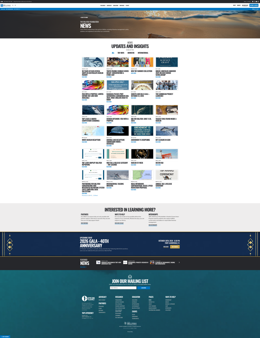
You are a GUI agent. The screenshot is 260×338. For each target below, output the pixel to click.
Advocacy (109, 5)
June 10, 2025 (158, 91)
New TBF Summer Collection (141, 71)
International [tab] (143, 52)
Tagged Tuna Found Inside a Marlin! (166, 119)
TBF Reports (118, 313)
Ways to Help (120, 214)
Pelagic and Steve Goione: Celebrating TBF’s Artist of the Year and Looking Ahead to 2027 (165, 263)
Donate (239, 5)
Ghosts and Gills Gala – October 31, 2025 (140, 94)
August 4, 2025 (85, 68)
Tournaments (102, 312)
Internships (153, 214)
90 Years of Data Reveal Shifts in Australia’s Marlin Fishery (92, 73)
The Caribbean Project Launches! (164, 94)
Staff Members (152, 306)
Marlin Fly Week (137, 162)
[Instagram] (258, 1)
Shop (234, 5)
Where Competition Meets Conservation (135, 263)
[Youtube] (256, 1)
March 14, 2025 (85, 181)
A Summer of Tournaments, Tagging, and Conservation (111, 263)
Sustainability (135, 306)
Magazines (134, 300)
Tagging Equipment (120, 306)
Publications (118, 300)
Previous (84, 195)
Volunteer (168, 310)
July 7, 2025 (158, 68)
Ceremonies (135, 316)
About (245, 1)
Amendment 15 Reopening (140, 139)
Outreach (134, 302)
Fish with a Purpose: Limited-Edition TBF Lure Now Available (93, 95)
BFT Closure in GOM (163, 139)
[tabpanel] (130, 126)
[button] (179, 262)
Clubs (100, 308)
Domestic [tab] (131, 52)
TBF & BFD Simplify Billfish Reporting (92, 163)
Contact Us (151, 302)
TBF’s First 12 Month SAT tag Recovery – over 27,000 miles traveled (18, 1)
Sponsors (101, 306)
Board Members (153, 308)
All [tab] (113, 52)
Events (127, 5)
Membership (245, 5)
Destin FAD (159, 162)
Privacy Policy (130, 331)
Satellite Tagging (119, 302)
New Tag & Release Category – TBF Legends (117, 163)
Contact (249, 1)
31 (94, 195)
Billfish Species (136, 308)
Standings (117, 315)
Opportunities (135, 304)
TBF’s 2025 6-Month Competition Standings (90, 119)
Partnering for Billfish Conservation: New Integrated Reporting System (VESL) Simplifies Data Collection (93, 187)
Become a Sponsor (170, 304)
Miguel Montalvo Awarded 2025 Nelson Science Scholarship (166, 73)
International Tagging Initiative (115, 184)
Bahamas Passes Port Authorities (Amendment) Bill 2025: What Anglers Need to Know (118, 96)
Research (102, 5)
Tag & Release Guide (120, 308)
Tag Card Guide (119, 317)
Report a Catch (254, 5)
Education (115, 5)
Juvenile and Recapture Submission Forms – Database (116, 141)
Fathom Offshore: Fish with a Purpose (118, 119)
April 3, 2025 (84, 160)
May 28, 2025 (84, 137)
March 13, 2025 (110, 181)
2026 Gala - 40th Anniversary (7, 9)
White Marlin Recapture (91, 139)
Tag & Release (118, 304)
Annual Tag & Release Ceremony (164, 184)
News (2, 1)
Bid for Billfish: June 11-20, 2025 (141, 119)
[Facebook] (252, 1)
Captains (101, 310)
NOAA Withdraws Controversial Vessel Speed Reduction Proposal (142, 185)
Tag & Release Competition (118, 310)
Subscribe (143, 288)
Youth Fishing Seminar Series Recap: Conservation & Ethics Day (118, 73)
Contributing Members (154, 310)
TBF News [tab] (121, 52)
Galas (133, 314)
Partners (122, 5)
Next (96, 195)
